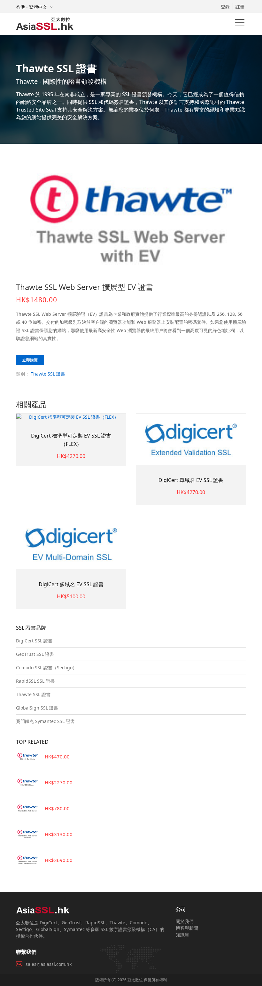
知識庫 (182, 935)
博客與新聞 (187, 928)
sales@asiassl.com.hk (49, 964)
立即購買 (30, 360)
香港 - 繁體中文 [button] (32, 7)
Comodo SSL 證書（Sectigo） (46, 667)
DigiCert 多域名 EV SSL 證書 (71, 584)
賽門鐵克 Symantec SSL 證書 (45, 721)
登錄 (225, 7)
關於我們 (185, 921)
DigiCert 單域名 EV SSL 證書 (190, 480)
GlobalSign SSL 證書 (37, 708)
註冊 (239, 7)
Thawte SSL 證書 (48, 374)
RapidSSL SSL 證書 (35, 681)
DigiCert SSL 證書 (34, 641)
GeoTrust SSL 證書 (35, 654)
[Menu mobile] (239, 24)
